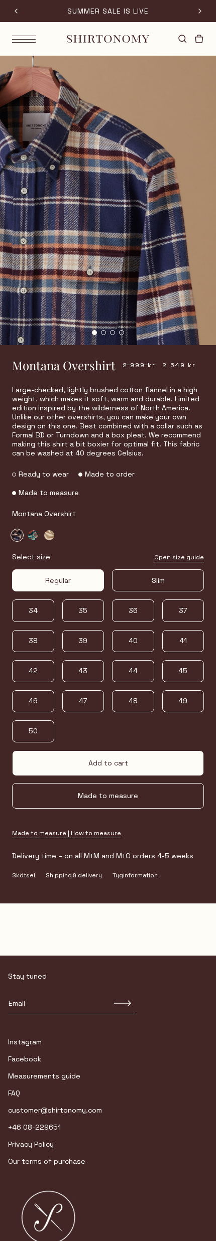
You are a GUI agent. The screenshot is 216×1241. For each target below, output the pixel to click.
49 (182, 700)
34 (33, 610)
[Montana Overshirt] (17, 535)
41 (183, 640)
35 (82, 610)
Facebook (24, 1058)
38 (33, 640)
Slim (158, 580)
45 (182, 670)
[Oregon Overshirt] (49, 535)
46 (33, 700)
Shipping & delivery (74, 875)
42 (33, 670)
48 (133, 700)
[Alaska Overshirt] (33, 535)
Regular (58, 580)
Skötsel (23, 875)
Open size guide (179, 557)
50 (33, 730)
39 (82, 640)
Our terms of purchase (46, 1161)
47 (83, 700)
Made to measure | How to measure (66, 833)
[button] (94, 332)
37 (183, 610)
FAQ (14, 1093)
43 (82, 670)
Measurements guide (44, 1075)
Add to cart (108, 762)
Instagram (25, 1041)
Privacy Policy (31, 1144)
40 (133, 640)
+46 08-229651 (34, 1127)
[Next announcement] (200, 11)
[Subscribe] (123, 1003)
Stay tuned (27, 976)
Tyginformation (135, 875)
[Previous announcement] (16, 11)
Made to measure (108, 795)
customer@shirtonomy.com (55, 1110)
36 (133, 610)
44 (133, 670)
